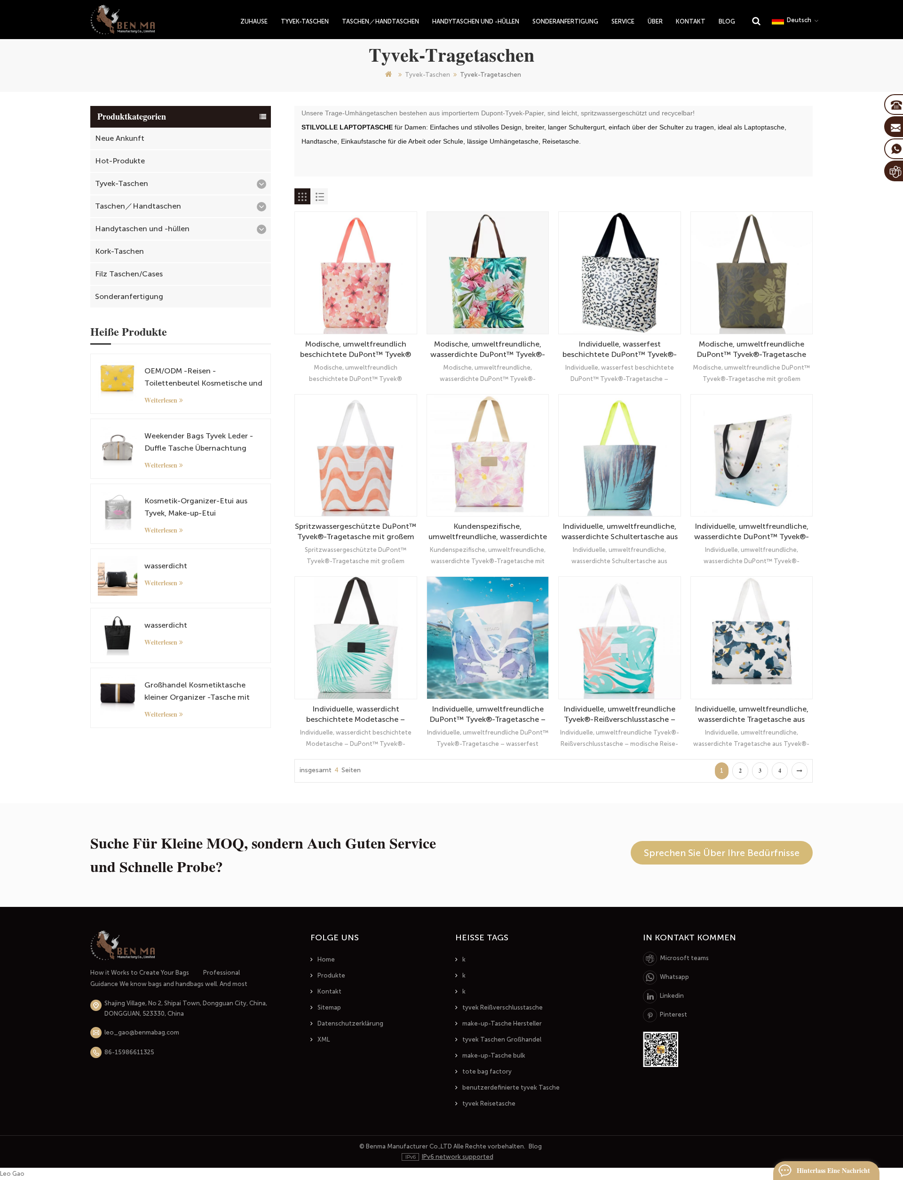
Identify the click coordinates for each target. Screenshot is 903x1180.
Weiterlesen (160, 400)
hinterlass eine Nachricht (833, 1170)
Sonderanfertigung (565, 21)
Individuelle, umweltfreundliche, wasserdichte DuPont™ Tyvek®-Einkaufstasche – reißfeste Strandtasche (751, 532)
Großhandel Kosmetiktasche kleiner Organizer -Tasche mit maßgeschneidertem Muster (197, 691)
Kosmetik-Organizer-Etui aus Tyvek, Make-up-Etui (195, 506)
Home (326, 959)
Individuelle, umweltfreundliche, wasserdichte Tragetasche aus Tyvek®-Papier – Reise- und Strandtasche (751, 714)
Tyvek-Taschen (305, 21)
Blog (727, 21)
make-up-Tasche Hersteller (502, 1023)
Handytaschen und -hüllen (475, 21)
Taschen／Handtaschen (380, 21)
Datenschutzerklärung (350, 1023)
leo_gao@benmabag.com (141, 1032)
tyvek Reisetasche (488, 1103)
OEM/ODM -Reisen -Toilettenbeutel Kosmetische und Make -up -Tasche (203, 377)
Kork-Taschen (119, 251)
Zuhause (254, 21)
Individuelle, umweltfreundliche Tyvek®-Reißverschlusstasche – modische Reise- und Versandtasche (619, 714)
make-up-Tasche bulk (493, 1055)
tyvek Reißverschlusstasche (502, 1007)
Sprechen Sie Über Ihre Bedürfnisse (722, 852)
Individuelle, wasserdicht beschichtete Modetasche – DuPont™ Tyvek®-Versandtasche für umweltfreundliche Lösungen (356, 714)
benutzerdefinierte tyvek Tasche (511, 1087)
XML (323, 1039)
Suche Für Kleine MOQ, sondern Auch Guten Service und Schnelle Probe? (263, 855)
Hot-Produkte (120, 160)
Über (655, 21)
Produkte (331, 975)
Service (622, 21)
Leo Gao (12, 1173)
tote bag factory (487, 1071)
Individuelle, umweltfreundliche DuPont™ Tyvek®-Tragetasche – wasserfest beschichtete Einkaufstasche (487, 714)
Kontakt (690, 21)
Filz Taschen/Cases (129, 273)
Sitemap (329, 1007)
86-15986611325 (129, 1052)
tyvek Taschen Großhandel (501, 1039)
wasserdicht (165, 565)
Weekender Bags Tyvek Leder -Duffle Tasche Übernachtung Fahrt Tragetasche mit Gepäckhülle (198, 442)
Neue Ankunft (119, 138)
